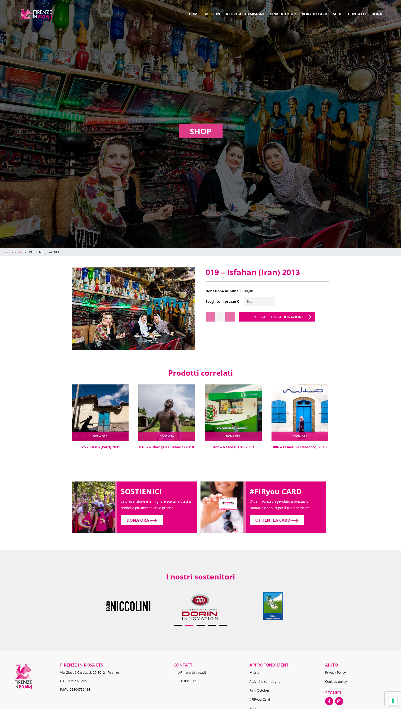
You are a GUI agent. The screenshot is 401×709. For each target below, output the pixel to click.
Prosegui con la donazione (277, 317)
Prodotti (19, 252)
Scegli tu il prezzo (221, 301)
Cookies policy (336, 681)
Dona (377, 14)
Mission (212, 14)
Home (194, 14)
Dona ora (100, 436)
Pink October (283, 14)
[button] (178, 625)
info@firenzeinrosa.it (190, 672)
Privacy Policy (335, 672)
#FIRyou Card (314, 14)
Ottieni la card (273, 520)
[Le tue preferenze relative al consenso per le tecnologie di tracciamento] (392, 700)
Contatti (357, 14)
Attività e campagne (245, 14)
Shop (337, 14)
